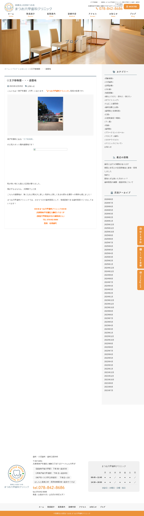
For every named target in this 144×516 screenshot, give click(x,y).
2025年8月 (108, 239)
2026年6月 (108, 206)
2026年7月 (108, 203)
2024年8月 (108, 279)
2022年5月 (108, 358)
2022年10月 (109, 340)
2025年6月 (108, 246)
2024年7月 (108, 282)
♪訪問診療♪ (108, 86)
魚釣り (107, 175)
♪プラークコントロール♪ (114, 132)
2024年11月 (109, 271)
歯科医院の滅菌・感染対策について (118, 182)
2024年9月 (108, 275)
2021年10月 (109, 380)
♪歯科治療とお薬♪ (111, 107)
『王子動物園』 (28, 139)
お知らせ (113, 15)
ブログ (133, 15)
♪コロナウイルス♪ (111, 140)
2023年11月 (109, 304)
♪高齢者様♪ (108, 78)
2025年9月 (108, 235)
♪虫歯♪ (107, 125)
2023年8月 (108, 315)
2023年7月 (108, 318)
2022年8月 (108, 347)
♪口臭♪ (107, 114)
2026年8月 (108, 199)
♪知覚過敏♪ (108, 93)
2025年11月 (109, 228)
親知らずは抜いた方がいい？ (116, 179)
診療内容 (72, 15)
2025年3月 (108, 257)
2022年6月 (108, 354)
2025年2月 (108, 261)
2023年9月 (108, 311)
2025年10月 (109, 232)
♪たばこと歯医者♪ (111, 104)
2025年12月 (109, 224)
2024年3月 (108, 289)
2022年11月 (109, 336)
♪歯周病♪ (108, 129)
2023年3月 (108, 329)
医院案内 (51, 15)
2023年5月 (108, 322)
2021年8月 (108, 387)
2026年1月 (108, 221)
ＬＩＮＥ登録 (141, 259)
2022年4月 (108, 362)
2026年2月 (108, 217)
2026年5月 (108, 210)
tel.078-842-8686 (49, 487)
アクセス (93, 15)
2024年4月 (108, 286)
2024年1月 (108, 297)
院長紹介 (30, 15)
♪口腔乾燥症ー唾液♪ (112, 118)
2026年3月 (108, 214)
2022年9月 (108, 343)
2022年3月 (108, 365)
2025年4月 (108, 253)
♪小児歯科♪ (108, 82)
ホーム (11, 15)
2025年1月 (108, 264)
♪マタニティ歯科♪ (111, 136)
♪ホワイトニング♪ (111, 100)
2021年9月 (108, 383)
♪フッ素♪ (108, 122)
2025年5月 (108, 250)
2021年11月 (109, 376)
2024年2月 (108, 293)
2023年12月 (109, 300)
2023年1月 (108, 333)
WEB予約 (133, 7)
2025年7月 (108, 243)
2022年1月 (108, 369)
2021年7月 (108, 390)
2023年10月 (109, 307)
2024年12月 (109, 268)
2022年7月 (108, 351)
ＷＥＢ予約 (141, 237)
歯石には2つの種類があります (116, 164)
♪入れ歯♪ (108, 89)
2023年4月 (108, 325)
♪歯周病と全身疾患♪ (112, 111)
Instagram (141, 281)
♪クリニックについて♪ (113, 143)
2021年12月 (109, 372)
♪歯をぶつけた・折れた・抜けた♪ (117, 96)
